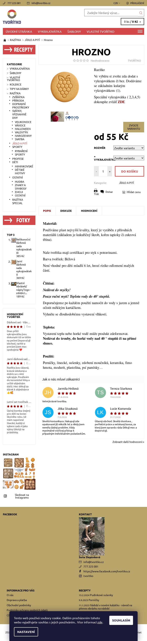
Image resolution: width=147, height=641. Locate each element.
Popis (47, 210)
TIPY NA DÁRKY (19, 88)
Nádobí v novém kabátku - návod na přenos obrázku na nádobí (105, 606)
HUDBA (19, 181)
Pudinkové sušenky (101, 595)
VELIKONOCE (23, 122)
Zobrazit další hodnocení (127, 441)
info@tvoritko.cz (41, 3)
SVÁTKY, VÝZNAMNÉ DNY (19, 114)
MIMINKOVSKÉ (24, 166)
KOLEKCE (15, 84)
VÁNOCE (20, 125)
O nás (10, 595)
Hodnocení (89, 210)
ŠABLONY (74, 31)
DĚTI (15, 162)
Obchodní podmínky (19, 605)
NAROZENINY (23, 135)
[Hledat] (141, 12)
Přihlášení (137, 3)
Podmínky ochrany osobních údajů (27, 610)
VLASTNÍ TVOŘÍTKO (100, 31)
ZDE (121, 101)
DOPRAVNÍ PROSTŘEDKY (20, 105)
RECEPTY (85, 590)
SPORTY (17, 146)
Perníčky (94, 600)
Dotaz (109, 191)
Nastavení (26, 632)
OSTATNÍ (17, 177)
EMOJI (19, 192)
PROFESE (18, 158)
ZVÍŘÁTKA (18, 97)
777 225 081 (14, 3)
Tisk (96, 193)
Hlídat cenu (134, 192)
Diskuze (66, 210)
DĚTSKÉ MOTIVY (20, 171)
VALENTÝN (21, 132)
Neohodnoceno (100, 60)
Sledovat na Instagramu (22, 496)
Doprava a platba (17, 600)
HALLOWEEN (23, 128)
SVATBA (19, 139)
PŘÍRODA (18, 100)
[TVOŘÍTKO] (38, 17)
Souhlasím (121, 620)
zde (99, 622)
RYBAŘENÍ (21, 151)
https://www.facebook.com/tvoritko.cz (106, 571)
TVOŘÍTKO (134, 60)
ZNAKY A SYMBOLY (20, 186)
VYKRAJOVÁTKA (50, 31)
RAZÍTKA (15, 93)
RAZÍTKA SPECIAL (17, 201)
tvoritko (88, 575)
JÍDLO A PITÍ (126, 182)
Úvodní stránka (19, 31)
